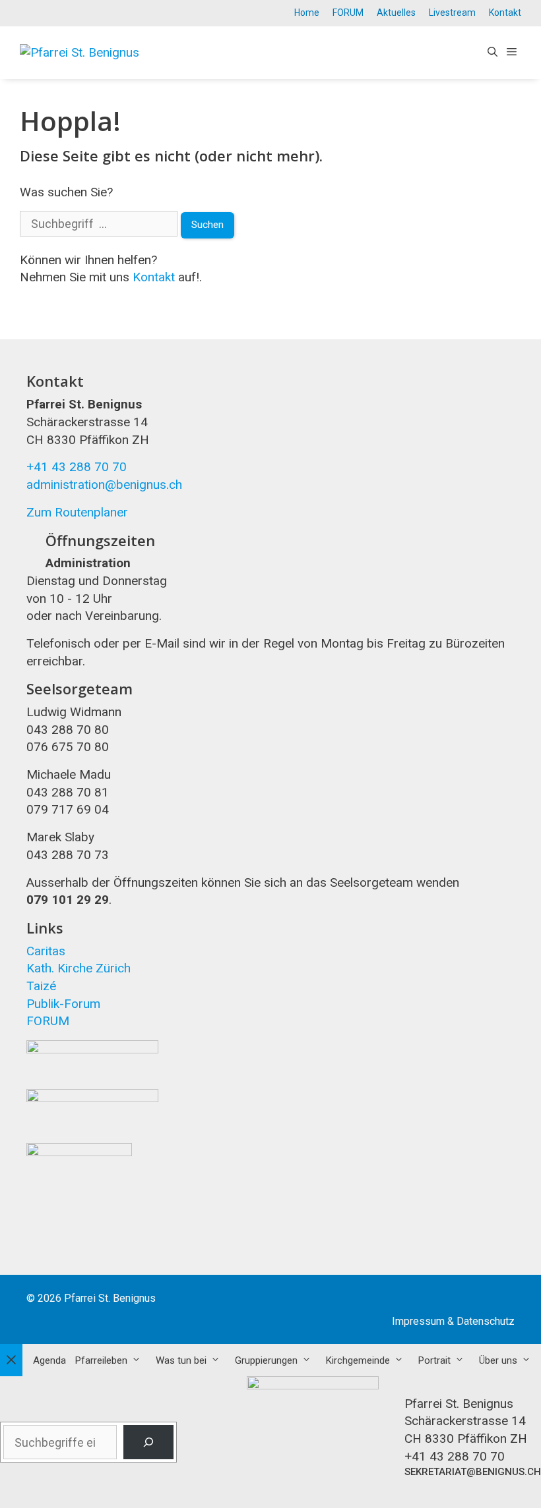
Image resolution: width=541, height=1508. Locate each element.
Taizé (41, 985)
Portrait (434, 1360)
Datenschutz (486, 1321)
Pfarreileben (101, 1360)
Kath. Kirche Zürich (78, 968)
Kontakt (505, 12)
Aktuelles (396, 12)
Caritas (45, 951)
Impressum (418, 1321)
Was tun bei (181, 1360)
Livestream (452, 12)
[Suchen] (148, 1442)
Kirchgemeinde (358, 1360)
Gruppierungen (266, 1360)
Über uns (498, 1360)
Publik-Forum (63, 1003)
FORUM (348, 12)
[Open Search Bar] (492, 53)
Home (306, 12)
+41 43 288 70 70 (76, 466)
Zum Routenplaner (77, 512)
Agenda (49, 1360)
